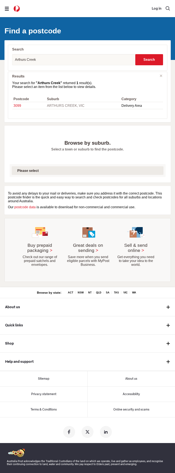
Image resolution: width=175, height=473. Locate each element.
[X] (87, 432)
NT (90, 292)
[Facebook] (69, 432)
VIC (125, 292)
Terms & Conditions (44, 409)
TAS (116, 292)
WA (134, 292)
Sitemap (43, 378)
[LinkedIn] (106, 432)
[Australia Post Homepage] (17, 9)
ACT (70, 292)
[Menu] (7, 8)
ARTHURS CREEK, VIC (66, 105)
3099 (17, 105)
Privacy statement (43, 394)
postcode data (25, 207)
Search (149, 59)
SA (107, 292)
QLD (98, 292)
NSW (81, 292)
